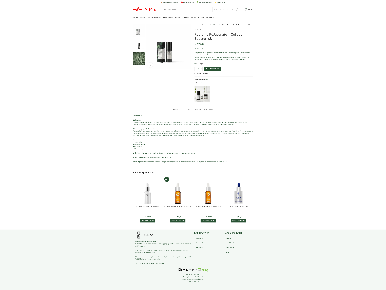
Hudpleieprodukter (206, 25)
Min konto (199, 247)
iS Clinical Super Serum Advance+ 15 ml (208, 206)
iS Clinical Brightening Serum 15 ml (147, 206)
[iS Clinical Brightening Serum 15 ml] (147, 190)
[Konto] (237, 9)
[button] (147, 220)
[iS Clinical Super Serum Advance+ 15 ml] (208, 190)
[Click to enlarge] (150, 65)
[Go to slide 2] (194, 224)
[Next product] (200, 29)
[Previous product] (196, 29)
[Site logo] (145, 9)
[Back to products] (198, 29)
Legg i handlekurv (212, 68)
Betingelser (199, 238)
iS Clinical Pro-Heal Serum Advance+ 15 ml (177, 206)
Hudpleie (228, 238)
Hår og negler (230, 247)
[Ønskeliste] (241, 9)
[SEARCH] (232, 9)
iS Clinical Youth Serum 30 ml (239, 206)
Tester (227, 252)
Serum (216, 25)
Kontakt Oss (200, 243)
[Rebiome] (202, 94)
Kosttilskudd (229, 243)
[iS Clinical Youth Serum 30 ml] (238, 190)
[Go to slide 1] (191, 224)
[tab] (178, 109)
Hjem (196, 25)
